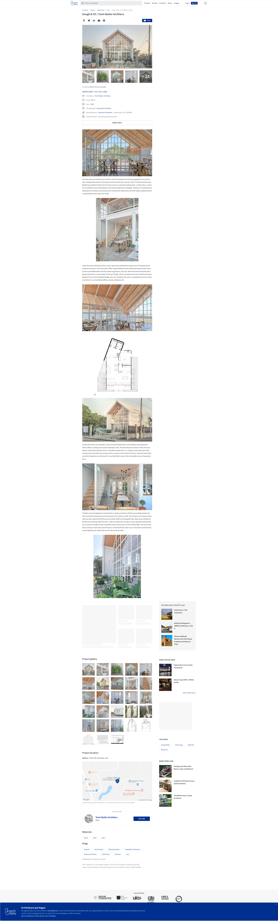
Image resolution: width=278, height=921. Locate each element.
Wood (86, 838)
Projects (147, 3)
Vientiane (118, 854)
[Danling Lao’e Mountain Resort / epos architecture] (165, 771)
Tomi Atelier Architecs (103, 96)
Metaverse (164, 750)
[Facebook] (84, 20)
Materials (191, 745)
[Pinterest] (104, 20)
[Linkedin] (94, 20)
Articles (155, 3)
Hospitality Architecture (132, 849)
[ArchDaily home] (74, 3)
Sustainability (165, 745)
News (170, 3)
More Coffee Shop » (189, 693)
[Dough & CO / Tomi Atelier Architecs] (88, 669)
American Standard (105, 112)
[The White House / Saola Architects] (165, 800)
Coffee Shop (87, 92)
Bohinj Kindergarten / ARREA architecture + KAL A (183, 626)
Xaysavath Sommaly (104, 108)
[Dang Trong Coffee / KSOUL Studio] (165, 684)
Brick (103, 838)
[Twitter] (89, 20)
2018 (92, 104)
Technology (179, 745)
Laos (105, 92)
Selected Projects (114, 849)
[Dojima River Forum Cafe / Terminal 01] (165, 670)
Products (162, 3)
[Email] (99, 20)
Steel (94, 838)
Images (176, 3)
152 (92, 100)
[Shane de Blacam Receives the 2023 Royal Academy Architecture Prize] (166, 640)
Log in (187, 3)
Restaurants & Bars (90, 854)
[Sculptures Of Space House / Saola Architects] (165, 786)
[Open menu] (205, 3)
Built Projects (99, 849)
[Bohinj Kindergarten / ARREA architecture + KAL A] (166, 627)
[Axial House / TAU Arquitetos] (166, 614)
